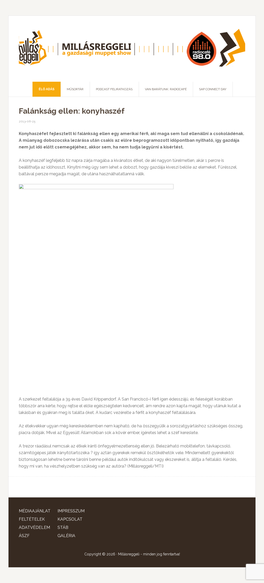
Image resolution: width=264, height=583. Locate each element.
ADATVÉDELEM (34, 527)
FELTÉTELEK (32, 519)
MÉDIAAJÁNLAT (35, 511)
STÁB (62, 527)
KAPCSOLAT (69, 519)
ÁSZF (24, 535)
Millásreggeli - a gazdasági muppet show (132, 48)
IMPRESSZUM (71, 511)
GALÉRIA (66, 535)
